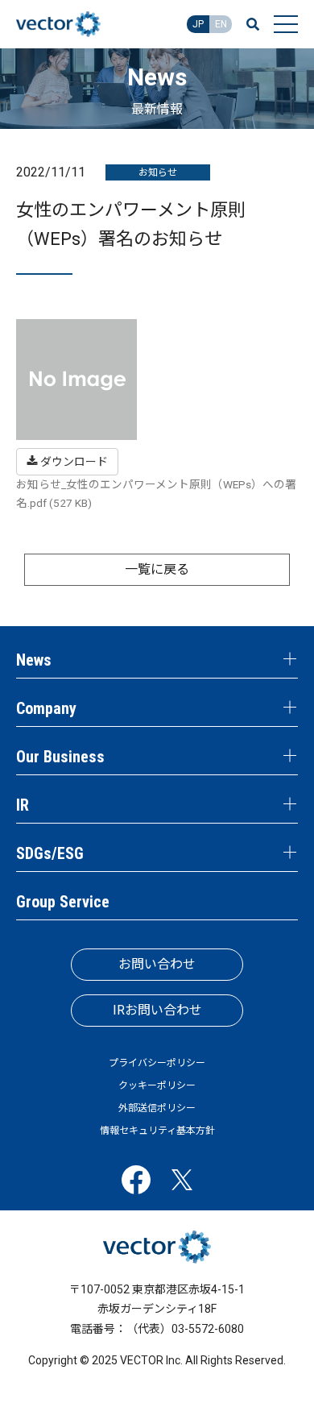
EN (221, 24)
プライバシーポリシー (157, 1063)
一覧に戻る (157, 569)
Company (46, 708)
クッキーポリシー (157, 1085)
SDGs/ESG (50, 853)
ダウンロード (73, 461)
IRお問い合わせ (157, 1010)
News (34, 660)
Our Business (60, 756)
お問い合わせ (157, 964)
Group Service (62, 901)
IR (22, 805)
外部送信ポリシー (157, 1108)
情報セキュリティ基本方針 (157, 1130)
